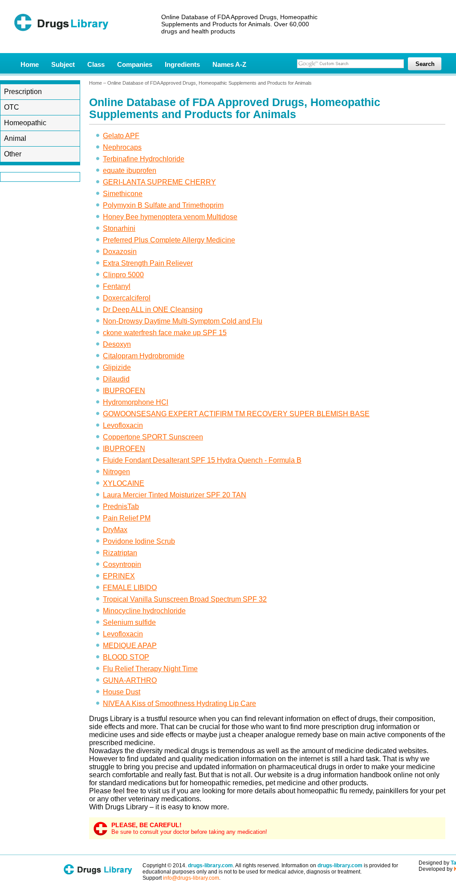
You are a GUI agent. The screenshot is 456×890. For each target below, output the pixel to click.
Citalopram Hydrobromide (143, 356)
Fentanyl (116, 286)
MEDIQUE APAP (130, 645)
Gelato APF (121, 135)
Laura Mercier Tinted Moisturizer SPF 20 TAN (174, 495)
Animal (15, 138)
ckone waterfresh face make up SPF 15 (165, 332)
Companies (134, 64)
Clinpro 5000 (123, 275)
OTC (11, 107)
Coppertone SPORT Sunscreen (153, 437)
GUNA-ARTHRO (130, 680)
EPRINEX (119, 576)
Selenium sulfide (129, 622)
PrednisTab (121, 506)
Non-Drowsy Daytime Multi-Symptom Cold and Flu (182, 321)
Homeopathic (25, 123)
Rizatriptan (120, 553)
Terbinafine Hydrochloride (143, 159)
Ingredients (182, 64)
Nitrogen (116, 472)
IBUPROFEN (124, 390)
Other (12, 154)
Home (29, 64)
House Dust (121, 692)
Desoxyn (117, 344)
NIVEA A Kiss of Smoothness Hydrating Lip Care (179, 703)
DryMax (115, 529)
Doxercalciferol (127, 298)
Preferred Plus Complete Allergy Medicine (169, 240)
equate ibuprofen (129, 170)
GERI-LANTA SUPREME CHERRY (159, 182)
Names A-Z (229, 64)
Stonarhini (119, 228)
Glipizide (117, 367)
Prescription (23, 91)
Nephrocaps (122, 147)
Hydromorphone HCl (135, 402)
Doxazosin (120, 251)
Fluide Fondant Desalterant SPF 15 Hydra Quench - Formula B (202, 460)
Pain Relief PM (127, 518)
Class (96, 64)
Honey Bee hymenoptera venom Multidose (170, 217)
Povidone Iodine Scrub (139, 541)
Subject (63, 64)
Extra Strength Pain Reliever (148, 263)
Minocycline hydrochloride (144, 611)
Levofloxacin (123, 425)
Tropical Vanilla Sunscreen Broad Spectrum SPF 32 (185, 599)
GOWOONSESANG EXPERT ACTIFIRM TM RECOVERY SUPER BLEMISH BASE (236, 414)
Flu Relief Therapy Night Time (150, 669)
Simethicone (122, 193)
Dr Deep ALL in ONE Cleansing (153, 309)
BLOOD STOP (126, 657)
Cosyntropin (122, 564)
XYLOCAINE (123, 483)
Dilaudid (116, 379)
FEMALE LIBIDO (130, 587)
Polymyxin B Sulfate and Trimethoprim (163, 205)
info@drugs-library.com (191, 878)
